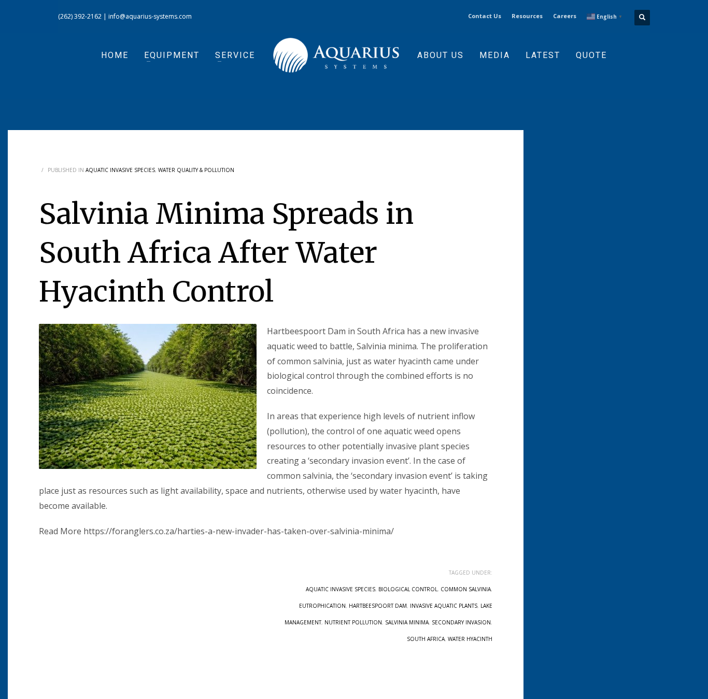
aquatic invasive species (340, 589)
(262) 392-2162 (80, 16)
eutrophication (322, 605)
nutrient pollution (353, 622)
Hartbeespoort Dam (378, 605)
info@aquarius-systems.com (150, 16)
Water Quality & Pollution (196, 170)
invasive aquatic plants (443, 605)
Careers (564, 16)
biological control (407, 589)
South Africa (426, 639)
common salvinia (466, 589)
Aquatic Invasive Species (120, 170)
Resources (527, 16)
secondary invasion (461, 622)
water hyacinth (470, 639)
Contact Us (484, 16)
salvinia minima (407, 622)
